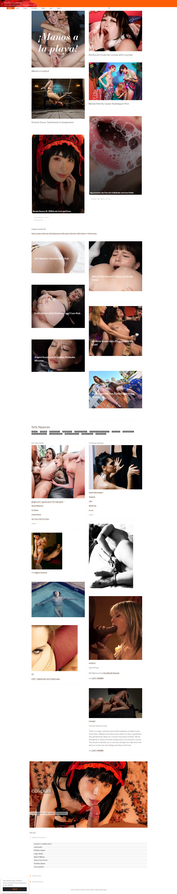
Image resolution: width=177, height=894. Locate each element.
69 (33, 674)
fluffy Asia (45, 233)
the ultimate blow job (111, 673)
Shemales (100, 434)
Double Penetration (99, 432)
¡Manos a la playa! (40, 71)
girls (17, 8)
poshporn (92, 663)
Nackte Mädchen (37, 506)
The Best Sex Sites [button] (36, 876)
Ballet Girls (92, 506)
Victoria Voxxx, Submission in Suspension (52, 122)
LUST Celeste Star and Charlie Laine (46, 679)
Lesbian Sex (55, 434)
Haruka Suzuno (38, 220)
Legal (58, 8)
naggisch (37, 572)
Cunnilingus (80, 432)
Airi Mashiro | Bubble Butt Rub (51, 258)
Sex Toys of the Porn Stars (40, 519)
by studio (34, 8)
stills (90, 501)
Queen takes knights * (96, 492)
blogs (43, 8)
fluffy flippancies (54, 233)
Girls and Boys (39, 434)
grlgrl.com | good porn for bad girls (47, 502)
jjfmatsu (44, 572)
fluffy (10, 8)
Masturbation (72, 434)
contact (82, 890)
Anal (34, 432)
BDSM (43, 432)
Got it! (15, 889)
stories (108, 199)
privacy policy (89, 890)
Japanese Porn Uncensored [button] (38, 837)
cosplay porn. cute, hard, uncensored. (48, 813)
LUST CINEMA (97, 678)
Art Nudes (35, 510)
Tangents (92, 497)
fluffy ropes (65, 233)
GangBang (128, 432)
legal (105, 890)
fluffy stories (92, 233)
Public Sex (87, 434)
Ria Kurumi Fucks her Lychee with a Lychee (111, 55)
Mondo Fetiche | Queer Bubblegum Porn (109, 103)
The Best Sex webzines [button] (37, 881)
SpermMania (101, 199)
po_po (91, 510)
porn (51, 8)
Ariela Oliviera (36, 515)
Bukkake (94, 199)
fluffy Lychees (12, 2)
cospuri (41, 790)
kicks (25, 8)
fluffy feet (72, 233)
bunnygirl (92, 721)
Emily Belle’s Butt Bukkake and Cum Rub (57, 313)
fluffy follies (81, 233)
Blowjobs (54, 432)
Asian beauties (39, 217)
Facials (116, 432)
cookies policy (98, 890)
